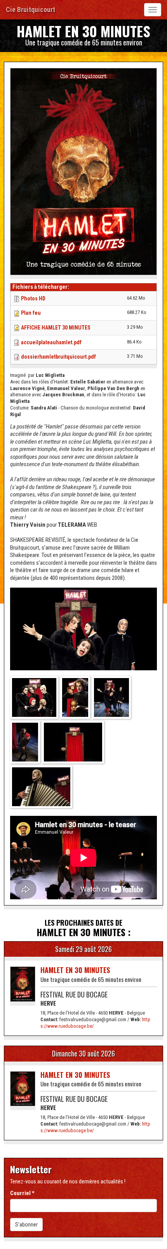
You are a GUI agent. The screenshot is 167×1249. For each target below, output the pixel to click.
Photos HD (33, 298)
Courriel (22, 1193)
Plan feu (31, 313)
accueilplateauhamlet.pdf (51, 342)
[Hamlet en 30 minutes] (35, 698)
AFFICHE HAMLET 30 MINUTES (55, 327)
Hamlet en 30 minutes (75, 970)
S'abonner (26, 1224)
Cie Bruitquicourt (30, 9)
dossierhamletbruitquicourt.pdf (58, 357)
